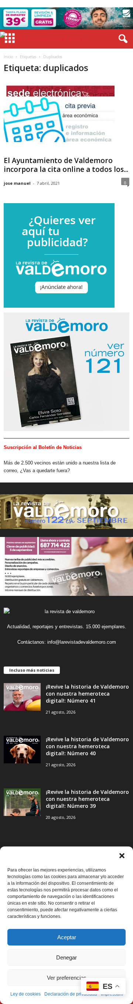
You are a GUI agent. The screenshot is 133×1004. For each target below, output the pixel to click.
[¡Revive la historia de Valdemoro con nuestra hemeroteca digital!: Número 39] (22, 802)
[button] (122, 855)
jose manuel (17, 183)
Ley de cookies (25, 994)
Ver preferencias (66, 978)
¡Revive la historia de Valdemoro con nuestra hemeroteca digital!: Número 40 (87, 746)
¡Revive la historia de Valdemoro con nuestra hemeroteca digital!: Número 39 (87, 798)
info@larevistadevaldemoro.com (81, 642)
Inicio (8, 56)
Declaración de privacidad (70, 994)
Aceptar (66, 937)
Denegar (66, 957)
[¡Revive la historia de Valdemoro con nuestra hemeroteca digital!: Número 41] (22, 697)
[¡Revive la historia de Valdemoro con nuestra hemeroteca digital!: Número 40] (22, 749)
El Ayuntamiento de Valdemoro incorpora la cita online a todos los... (66, 165)
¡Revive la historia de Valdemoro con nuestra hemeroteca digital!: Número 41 (87, 693)
